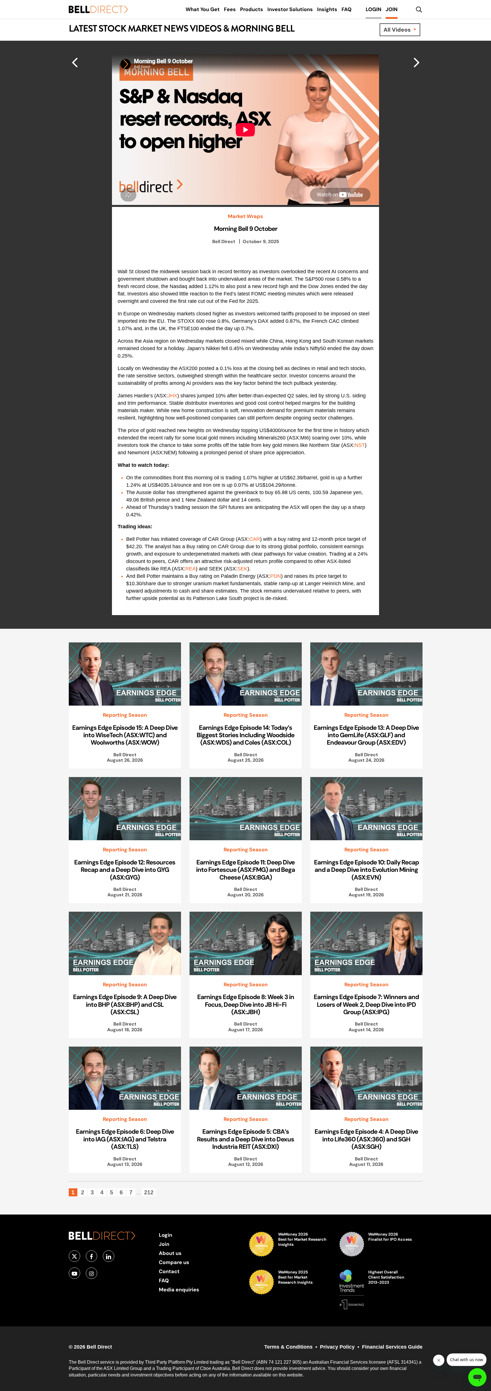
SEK (242, 569)
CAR (254, 539)
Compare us (174, 1262)
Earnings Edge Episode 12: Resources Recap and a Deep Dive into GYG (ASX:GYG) (124, 869)
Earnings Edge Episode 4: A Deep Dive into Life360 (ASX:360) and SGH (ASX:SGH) (366, 1138)
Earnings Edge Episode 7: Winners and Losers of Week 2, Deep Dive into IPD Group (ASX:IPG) (366, 1004)
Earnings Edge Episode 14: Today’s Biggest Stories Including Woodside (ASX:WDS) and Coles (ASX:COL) (245, 735)
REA (190, 569)
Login (165, 1235)
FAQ (164, 1280)
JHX (172, 395)
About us (170, 1253)
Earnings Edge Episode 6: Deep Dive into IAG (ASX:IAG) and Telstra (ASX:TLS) (125, 1138)
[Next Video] (75, 62)
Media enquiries (179, 1289)
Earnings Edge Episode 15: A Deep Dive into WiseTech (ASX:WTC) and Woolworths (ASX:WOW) (125, 735)
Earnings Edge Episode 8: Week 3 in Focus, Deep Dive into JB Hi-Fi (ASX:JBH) (245, 1004)
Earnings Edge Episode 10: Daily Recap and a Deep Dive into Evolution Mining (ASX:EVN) (366, 869)
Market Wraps (245, 216)
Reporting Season (125, 715)
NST (360, 445)
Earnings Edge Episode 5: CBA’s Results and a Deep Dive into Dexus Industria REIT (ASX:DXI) (245, 1138)
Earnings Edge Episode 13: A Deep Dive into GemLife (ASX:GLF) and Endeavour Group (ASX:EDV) (366, 735)
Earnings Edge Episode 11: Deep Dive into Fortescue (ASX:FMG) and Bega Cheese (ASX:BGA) (245, 869)
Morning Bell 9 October (245, 229)
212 (148, 1192)
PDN (275, 576)
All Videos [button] (398, 29)
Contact (169, 1271)
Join (164, 1244)
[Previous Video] (417, 62)
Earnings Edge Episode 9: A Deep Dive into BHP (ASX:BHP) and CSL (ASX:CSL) (124, 1004)
